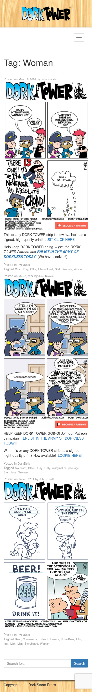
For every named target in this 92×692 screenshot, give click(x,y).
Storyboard (31, 643)
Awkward (20, 468)
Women (78, 269)
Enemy (54, 639)
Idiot (78, 639)
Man (12, 643)
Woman (67, 269)
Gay (39, 468)
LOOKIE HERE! (70, 455)
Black (31, 468)
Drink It (43, 639)
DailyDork (24, 265)
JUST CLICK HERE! (60, 239)
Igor (6, 643)
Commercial (30, 639)
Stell (58, 269)
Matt (20, 643)
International (45, 269)
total (13, 472)
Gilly (33, 269)
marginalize (59, 468)
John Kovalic (49, 79)
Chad (18, 269)
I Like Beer (67, 639)
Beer (18, 639)
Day (25, 269)
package (73, 468)
